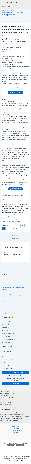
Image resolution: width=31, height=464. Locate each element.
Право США (5, 365)
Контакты (15, 432)
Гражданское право (19, 414)
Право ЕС (4, 362)
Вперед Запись (15, 238)
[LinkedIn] (23, 445)
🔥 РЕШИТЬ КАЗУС (15, 92)
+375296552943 (7, 391)
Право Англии (6, 357)
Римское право (6, 36)
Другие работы (6, 342)
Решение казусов (15, 428)
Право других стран (7, 368)
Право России (6, 354)
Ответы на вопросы (7, 339)
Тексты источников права (13, 420)
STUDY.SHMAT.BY (10, 2)
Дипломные (5, 322)
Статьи (2, 420)
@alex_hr (8, 395)
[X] (17, 445)
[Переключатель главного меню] (27, 4)
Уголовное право (17, 416)
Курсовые (4, 325)
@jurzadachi (10, 397)
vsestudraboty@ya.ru (10, 393)
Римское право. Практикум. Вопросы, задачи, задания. (13, 254)
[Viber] (19, 445)
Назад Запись (15, 235)
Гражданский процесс (6, 416)
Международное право (6, 414)
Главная (15, 424)
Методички (6, 257)
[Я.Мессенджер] (8, 445)
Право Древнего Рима (8, 360)
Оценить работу (15, 430)
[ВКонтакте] (10, 445)
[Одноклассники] (12, 445)
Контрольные (5, 327)
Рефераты (4, 336)
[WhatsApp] (21, 445)
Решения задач (6, 330)
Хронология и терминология (14, 418)
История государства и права (17, 412)
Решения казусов (6, 333)
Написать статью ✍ (15, 380)
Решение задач (15, 426)
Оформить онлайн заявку (7, 407)
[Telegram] (14, 445)
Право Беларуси (6, 351)
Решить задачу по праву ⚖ (15, 375)
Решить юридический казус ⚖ (15, 378)
